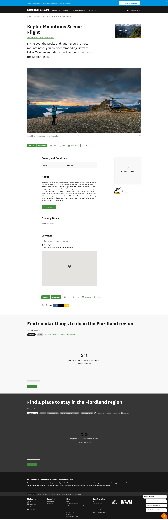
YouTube (32, 509)
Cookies (68, 514)
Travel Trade (96, 506)
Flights (40, 334)
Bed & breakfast (52, 413)
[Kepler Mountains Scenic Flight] (128, 31)
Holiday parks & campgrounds (69, 413)
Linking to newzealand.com (74, 508)
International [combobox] (135, 10)
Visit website (42, 145)
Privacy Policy (70, 512)
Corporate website (98, 510)
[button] (56, 10)
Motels (43, 413)
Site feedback (50, 501)
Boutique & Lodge (87, 413)
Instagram (33, 504)
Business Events (97, 508)
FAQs (67, 501)
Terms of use (70, 510)
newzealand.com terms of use (99, 485)
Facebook (32, 507)
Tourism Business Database (100, 512)
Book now (31, 145)
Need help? (50, 503)
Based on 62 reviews (126, 192)
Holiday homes (32, 413)
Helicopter (31, 334)
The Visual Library (98, 503)
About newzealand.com (73, 503)
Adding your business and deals (75, 506)
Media (94, 501)
